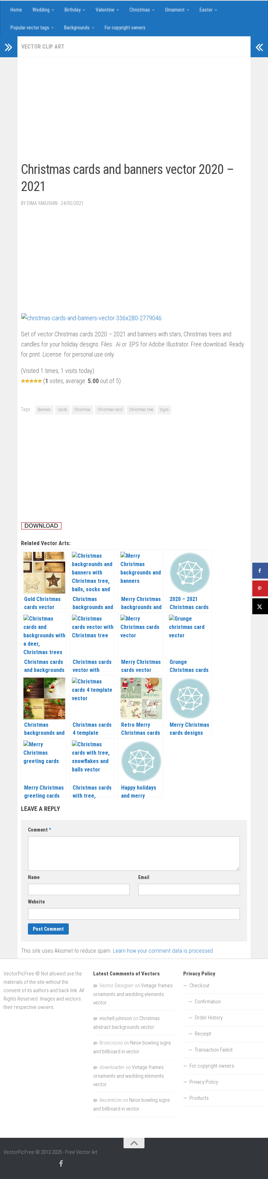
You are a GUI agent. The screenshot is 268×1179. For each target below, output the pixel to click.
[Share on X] (260, 606)
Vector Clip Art (43, 46)
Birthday (73, 10)
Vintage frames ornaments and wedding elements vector (133, 994)
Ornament (175, 10)
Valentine (105, 10)
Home (16, 10)
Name (33, 877)
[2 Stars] (27, 381)
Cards (62, 409)
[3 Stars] (31, 381)
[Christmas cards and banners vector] (91, 318)
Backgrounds (77, 27)
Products (199, 1098)
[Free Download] (41, 527)
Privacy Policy (203, 1082)
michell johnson (115, 1018)
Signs (164, 409)
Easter (206, 10)
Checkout (199, 985)
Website (36, 902)
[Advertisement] (102, 110)
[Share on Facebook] (260, 571)
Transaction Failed (213, 1050)
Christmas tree (141, 409)
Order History (209, 1018)
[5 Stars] (40, 381)
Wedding (41, 10)
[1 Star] (23, 381)
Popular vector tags (29, 27)
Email (143, 877)
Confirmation (208, 1001)
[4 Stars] (36, 381)
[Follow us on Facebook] (61, 1163)
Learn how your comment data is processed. (163, 950)
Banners (44, 409)
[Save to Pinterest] (260, 588)
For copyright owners (125, 27)
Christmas (139, 10)
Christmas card (109, 409)
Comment (39, 830)
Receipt (203, 1034)
